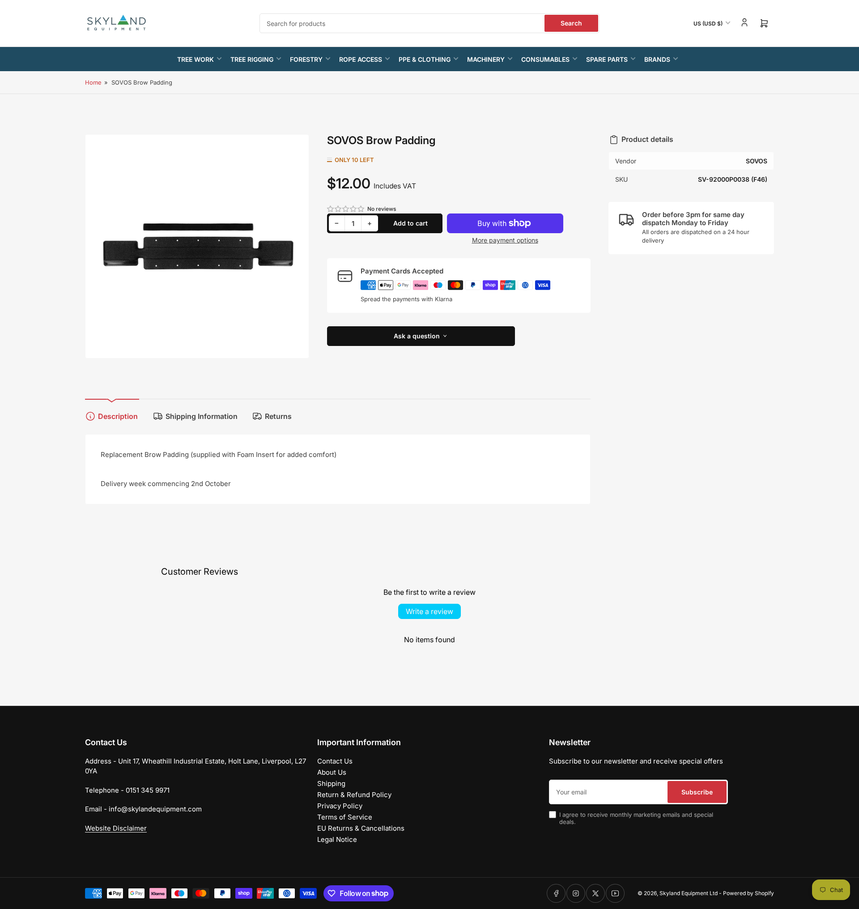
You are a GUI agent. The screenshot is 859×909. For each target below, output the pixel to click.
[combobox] (429, 23)
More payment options (505, 240)
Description (118, 416)
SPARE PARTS (607, 59)
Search (571, 23)
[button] (346, 208)
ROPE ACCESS (360, 59)
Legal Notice (337, 839)
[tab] (338, 474)
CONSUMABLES (545, 59)
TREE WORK (195, 59)
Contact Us (335, 761)
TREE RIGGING (251, 59)
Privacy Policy (339, 806)
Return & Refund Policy (354, 794)
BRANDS (657, 59)
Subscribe (697, 792)
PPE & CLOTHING (425, 59)
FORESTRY (306, 59)
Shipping (331, 783)
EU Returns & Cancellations (360, 828)
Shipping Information (202, 416)
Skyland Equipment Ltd (688, 893)
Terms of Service (344, 817)
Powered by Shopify (748, 893)
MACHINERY (486, 59)
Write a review (429, 611)
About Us (331, 772)
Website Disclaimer (116, 828)
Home (93, 82)
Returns (278, 416)
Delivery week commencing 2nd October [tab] (166, 483)
